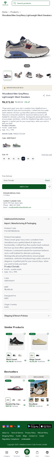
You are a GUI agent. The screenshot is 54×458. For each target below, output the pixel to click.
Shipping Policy (8, 436)
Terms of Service (17, 433)
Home (5, 12)
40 (9, 159)
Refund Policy (43, 433)
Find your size (47, 155)
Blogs (25, 436)
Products (14, 12)
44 (28, 159)
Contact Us (33, 436)
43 (23, 159)
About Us (5, 433)
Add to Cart (24, 187)
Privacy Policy (30, 433)
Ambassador (25, 439)
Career (41, 436)
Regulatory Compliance (10, 439)
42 (18, 159)
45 (33, 159)
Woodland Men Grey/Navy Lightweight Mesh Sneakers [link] (27, 15)
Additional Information (14, 219)
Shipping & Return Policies (16, 315)
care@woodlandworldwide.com (20, 207)
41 (14, 159)
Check (47, 180)
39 (4, 159)
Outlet (18, 436)
